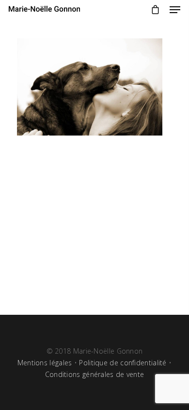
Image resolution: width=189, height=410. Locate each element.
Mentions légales (44, 362)
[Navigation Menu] (175, 10)
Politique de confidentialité (122, 362)
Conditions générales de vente (94, 374)
